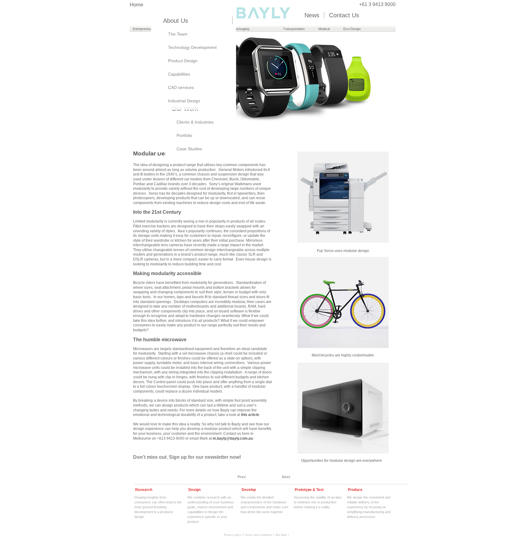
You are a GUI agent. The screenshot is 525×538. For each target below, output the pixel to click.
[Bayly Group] (262, 23)
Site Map (281, 534)
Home (136, 4)
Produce (355, 490)
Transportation (294, 29)
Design (194, 490)
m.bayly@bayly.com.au (233, 438)
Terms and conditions (258, 534)
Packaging (241, 29)
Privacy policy (233, 534)
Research (143, 490)
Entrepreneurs (143, 29)
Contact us (344, 15)
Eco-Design (352, 29)
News (311, 15)
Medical (324, 29)
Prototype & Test (309, 490)
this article (250, 415)
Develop (249, 490)
